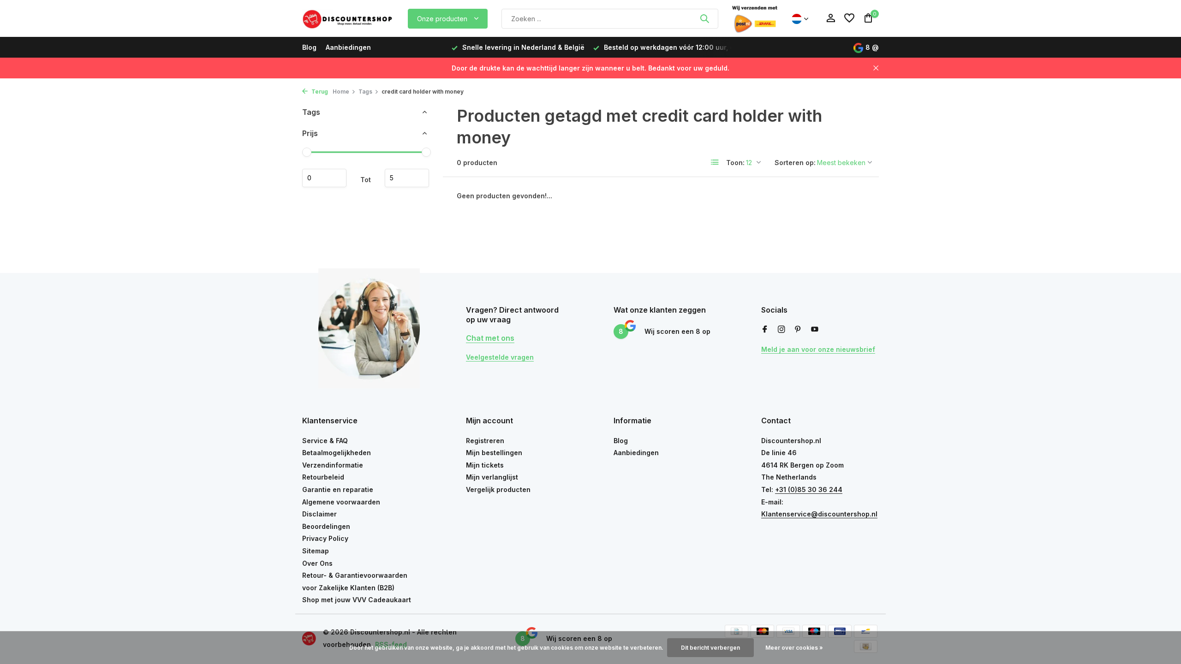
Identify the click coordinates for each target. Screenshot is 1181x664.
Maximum (407, 178)
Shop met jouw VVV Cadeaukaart (356, 600)
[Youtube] (814, 329)
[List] (715, 162)
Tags (365, 91)
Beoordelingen (326, 526)
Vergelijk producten (498, 489)
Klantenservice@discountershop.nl (819, 514)
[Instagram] (781, 329)
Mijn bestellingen (494, 452)
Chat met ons (490, 338)
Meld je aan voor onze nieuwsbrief (818, 349)
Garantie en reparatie (337, 489)
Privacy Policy (325, 538)
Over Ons (317, 563)
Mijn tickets (485, 465)
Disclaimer (319, 514)
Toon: (735, 162)
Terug (319, 91)
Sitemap (315, 551)
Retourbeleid (323, 477)
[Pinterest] (798, 329)
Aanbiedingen (348, 47)
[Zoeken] (704, 18)
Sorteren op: (795, 162)
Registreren (485, 441)
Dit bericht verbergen (710, 647)
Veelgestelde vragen (500, 357)
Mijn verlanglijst (492, 477)
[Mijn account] (830, 18)
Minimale (324, 178)
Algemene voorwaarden (341, 502)
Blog (309, 47)
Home (341, 91)
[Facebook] (765, 329)
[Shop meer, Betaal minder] (348, 18)
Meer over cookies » (794, 647)
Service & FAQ (325, 441)
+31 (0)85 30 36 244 (808, 489)
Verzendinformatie (332, 465)
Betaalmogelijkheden (336, 452)
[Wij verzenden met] (755, 18)
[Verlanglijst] (849, 18)
